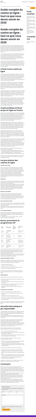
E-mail (10, 391)
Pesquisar (28, 6)
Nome (3, 391)
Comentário (4, 395)
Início (1, 6)
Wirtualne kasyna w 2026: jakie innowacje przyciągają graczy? (31, 17)
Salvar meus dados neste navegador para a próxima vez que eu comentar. (12, 407)
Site (17, 391)
